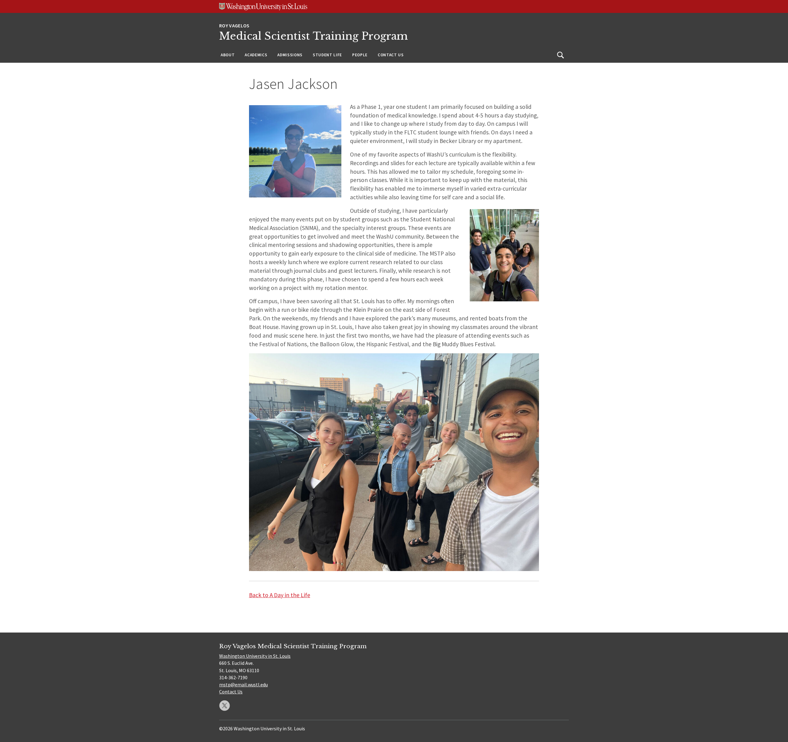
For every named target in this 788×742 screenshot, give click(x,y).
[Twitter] (224, 705)
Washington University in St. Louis (255, 656)
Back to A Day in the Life (279, 595)
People (360, 55)
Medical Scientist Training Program (313, 36)
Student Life (327, 55)
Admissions (290, 55)
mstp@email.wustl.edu (243, 684)
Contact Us (391, 55)
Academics (256, 55)
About (228, 55)
